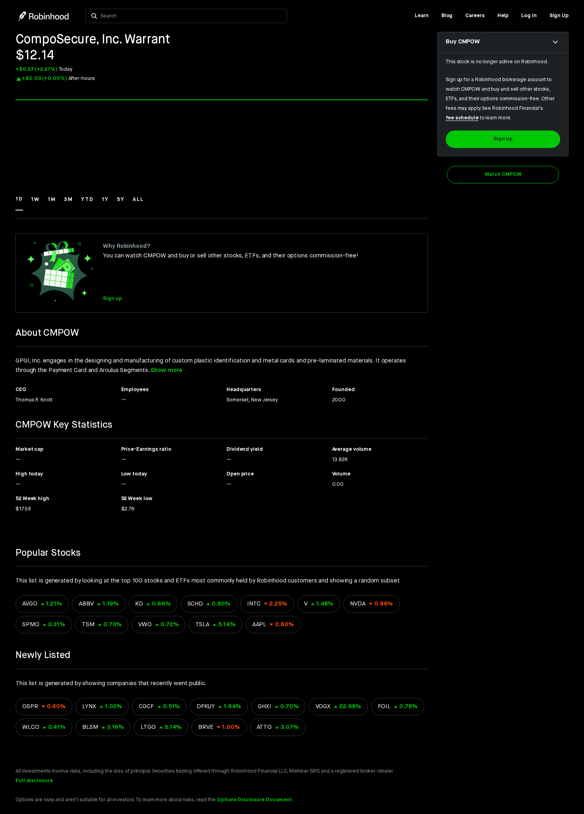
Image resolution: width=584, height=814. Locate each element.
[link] (422, 16)
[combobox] (191, 16)
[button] (19, 202)
